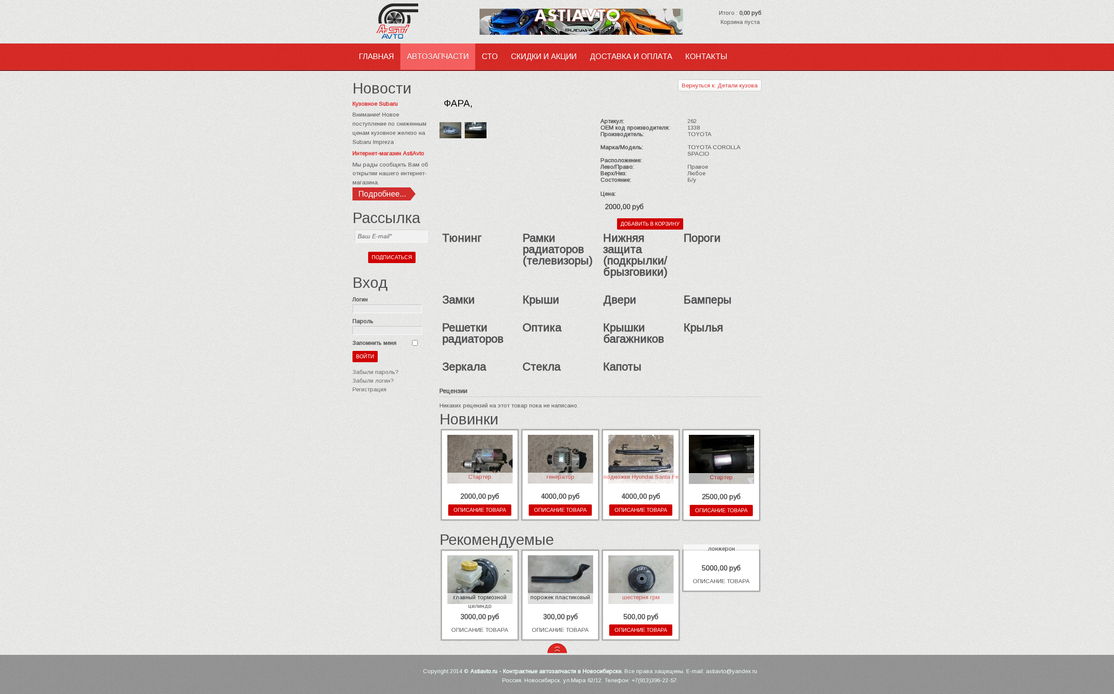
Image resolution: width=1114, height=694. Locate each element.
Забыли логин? (373, 380)
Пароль (362, 321)
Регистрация (369, 389)
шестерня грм (641, 597)
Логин (360, 299)
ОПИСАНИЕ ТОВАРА (479, 510)
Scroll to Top (557, 648)
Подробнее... (382, 194)
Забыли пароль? (375, 372)
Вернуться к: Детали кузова (720, 85)
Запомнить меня (374, 343)
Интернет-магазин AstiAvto (388, 153)
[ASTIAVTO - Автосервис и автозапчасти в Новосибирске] (409, 21)
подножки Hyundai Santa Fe (641, 477)
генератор (560, 477)
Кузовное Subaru (375, 103)
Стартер (479, 477)
